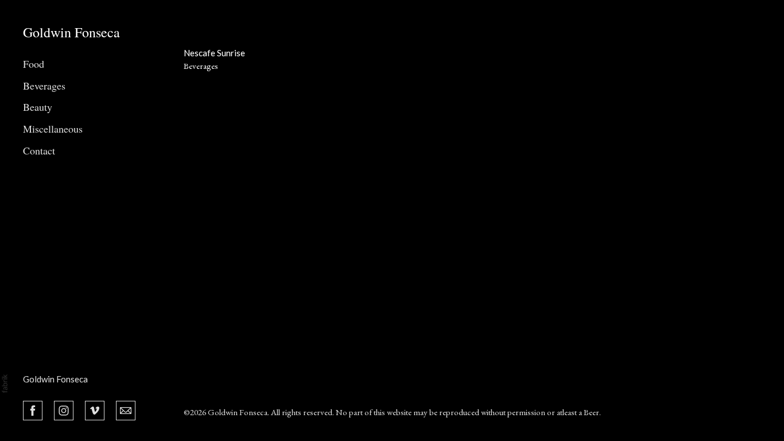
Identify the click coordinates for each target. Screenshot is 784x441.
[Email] (125, 409)
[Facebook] (32, 409)
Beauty (37, 107)
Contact (39, 150)
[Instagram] (63, 409)
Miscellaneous (53, 129)
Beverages (44, 85)
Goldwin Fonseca (55, 379)
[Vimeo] (94, 409)
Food (33, 64)
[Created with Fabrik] (4, 383)
